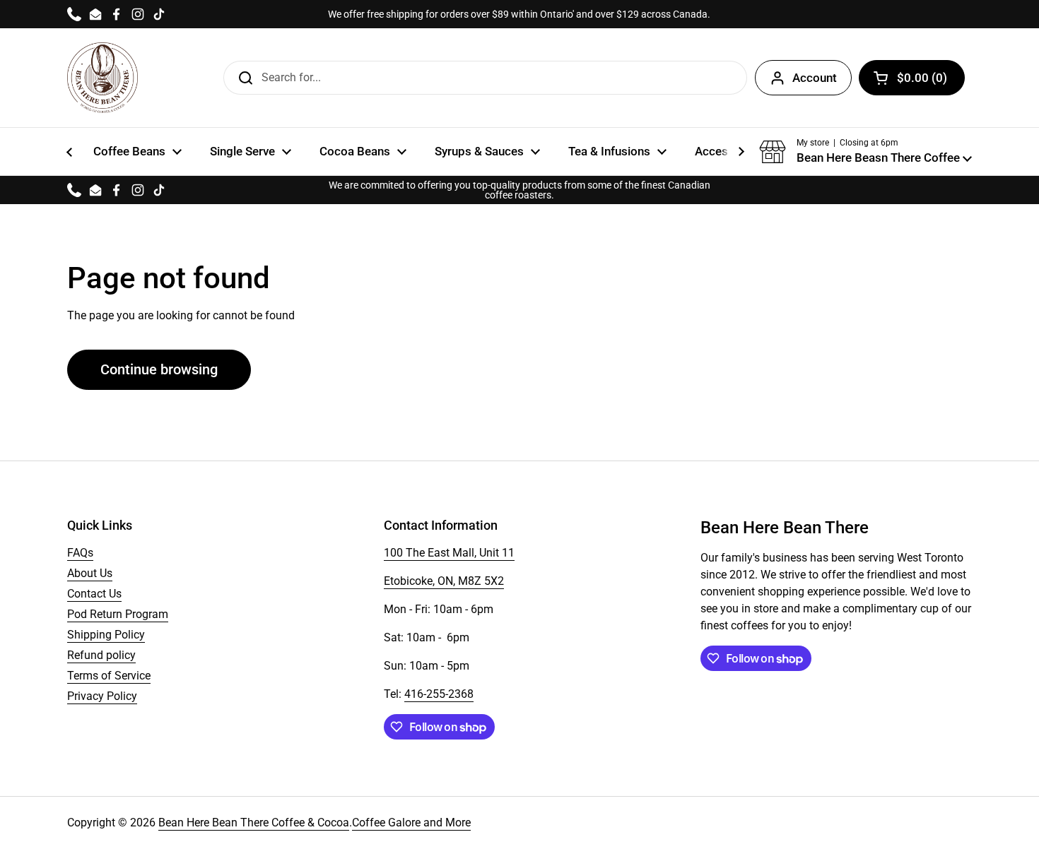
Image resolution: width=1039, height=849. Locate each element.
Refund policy (101, 655)
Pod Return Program (117, 614)
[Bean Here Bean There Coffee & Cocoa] (102, 77)
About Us (89, 573)
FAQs (80, 552)
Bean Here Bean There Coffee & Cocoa (253, 822)
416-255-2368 (439, 694)
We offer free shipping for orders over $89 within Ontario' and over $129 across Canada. (519, 14)
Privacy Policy (102, 696)
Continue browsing (159, 369)
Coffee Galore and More (411, 822)
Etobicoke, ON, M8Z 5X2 (444, 581)
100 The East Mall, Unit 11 (449, 552)
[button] (865, 151)
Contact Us (94, 593)
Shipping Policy (106, 634)
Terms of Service (109, 675)
